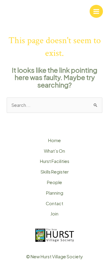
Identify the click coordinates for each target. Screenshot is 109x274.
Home (54, 140)
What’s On (54, 151)
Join (54, 213)
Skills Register (55, 171)
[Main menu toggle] (96, 11)
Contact (54, 203)
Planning (54, 193)
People (54, 182)
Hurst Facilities (54, 161)
